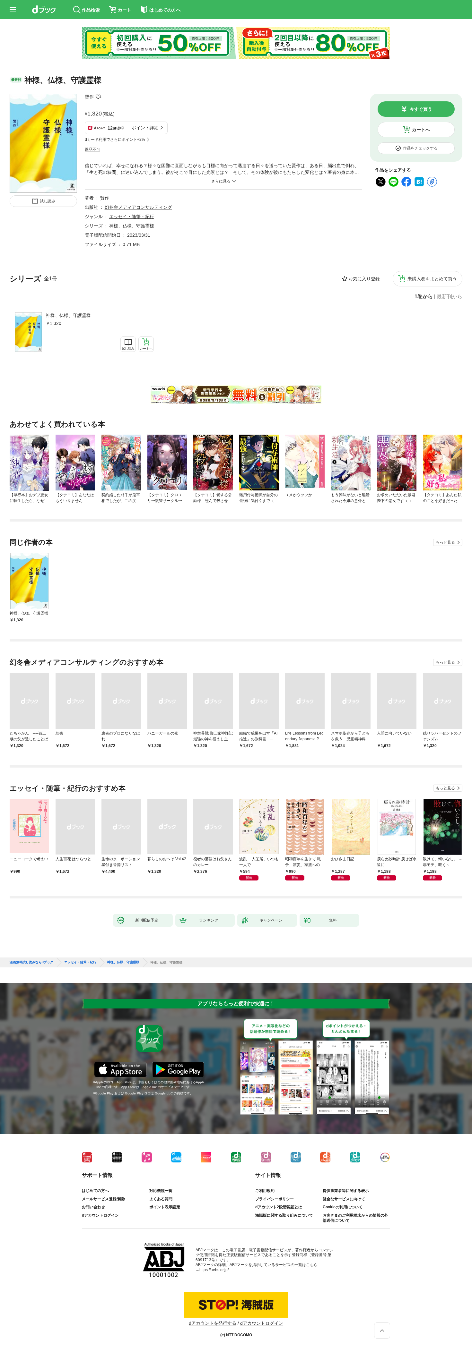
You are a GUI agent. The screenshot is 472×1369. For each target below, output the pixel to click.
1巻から (424, 296)
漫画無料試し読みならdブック (31, 962)
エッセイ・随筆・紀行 (131, 216)
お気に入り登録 (364, 278)
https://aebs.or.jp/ (214, 1270)
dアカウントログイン (100, 1215)
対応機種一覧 (160, 1190)
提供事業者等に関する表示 (346, 1190)
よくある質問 (160, 1199)
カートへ (421, 129)
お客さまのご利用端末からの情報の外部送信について (355, 1218)
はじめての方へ (95, 1190)
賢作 (89, 96)
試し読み (47, 201)
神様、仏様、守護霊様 (68, 315)
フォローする (98, 97)
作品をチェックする (420, 148)
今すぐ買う (421, 109)
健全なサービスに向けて (344, 1199)
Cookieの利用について (343, 1207)
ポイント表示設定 (164, 1207)
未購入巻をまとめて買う (432, 278)
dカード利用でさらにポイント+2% (115, 139)
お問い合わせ (93, 1207)
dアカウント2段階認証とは (278, 1207)
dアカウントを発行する (212, 1323)
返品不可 (92, 149)
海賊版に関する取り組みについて (284, 1215)
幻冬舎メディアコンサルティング (138, 207)
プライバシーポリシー (274, 1199)
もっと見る (445, 542)
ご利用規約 (265, 1190)
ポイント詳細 (145, 127)
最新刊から (449, 296)
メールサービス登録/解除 (103, 1199)
